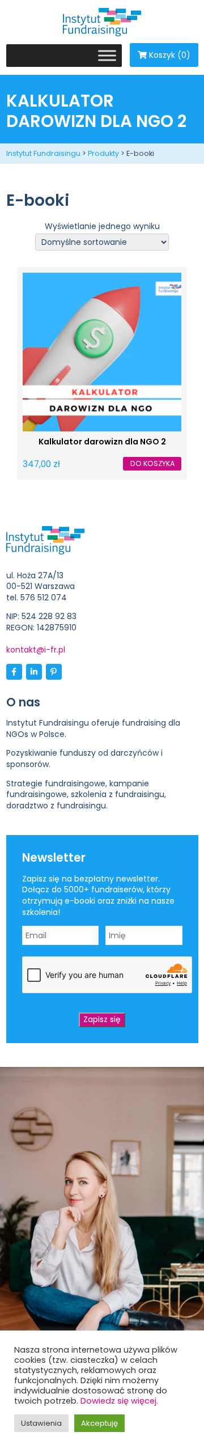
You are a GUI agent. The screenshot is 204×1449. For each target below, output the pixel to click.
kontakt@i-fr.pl (35, 649)
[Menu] (107, 55)
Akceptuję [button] (99, 1423)
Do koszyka (152, 463)
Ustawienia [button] (41, 1423)
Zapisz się (102, 1019)
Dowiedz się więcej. (119, 1400)
